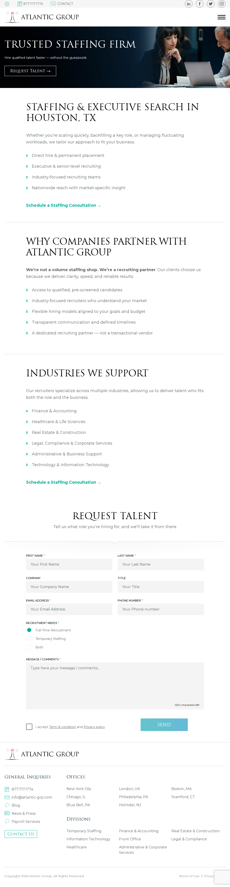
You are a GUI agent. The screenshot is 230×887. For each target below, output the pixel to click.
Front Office (130, 839)
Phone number (130, 600)
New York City (78, 789)
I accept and (70, 727)
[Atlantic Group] (41, 17)
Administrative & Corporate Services (143, 850)
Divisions (78, 819)
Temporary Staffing (84, 831)
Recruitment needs (42, 623)
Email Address (38, 600)
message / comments (43, 659)
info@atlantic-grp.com (32, 797)
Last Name (127, 555)
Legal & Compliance (189, 839)
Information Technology (88, 839)
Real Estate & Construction (195, 831)
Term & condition (62, 727)
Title (122, 578)
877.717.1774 (22, 789)
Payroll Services (26, 821)
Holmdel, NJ (130, 805)
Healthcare (76, 847)
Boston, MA (181, 789)
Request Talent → (30, 70)
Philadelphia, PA (133, 797)
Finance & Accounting (139, 831)
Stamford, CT (183, 797)
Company (33, 578)
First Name (35, 555)
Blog (16, 805)
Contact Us (20, 834)
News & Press (23, 813)
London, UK (129, 789)
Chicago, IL (76, 797)
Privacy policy (94, 727)
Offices (75, 776)
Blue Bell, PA (78, 805)
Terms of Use (189, 876)
